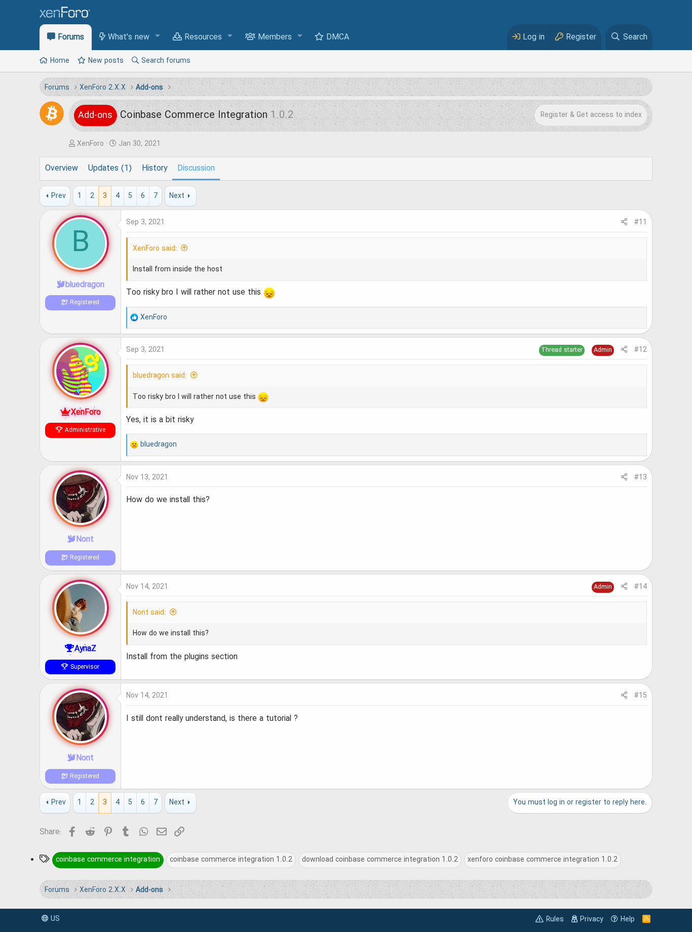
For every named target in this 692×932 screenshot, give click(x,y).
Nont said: (149, 612)
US (54, 918)
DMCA (337, 37)
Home (59, 60)
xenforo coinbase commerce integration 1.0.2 (543, 859)
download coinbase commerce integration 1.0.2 (380, 859)
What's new (128, 37)
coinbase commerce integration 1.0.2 (231, 859)
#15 (640, 695)
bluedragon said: (160, 375)
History (154, 169)
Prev (58, 195)
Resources (203, 37)
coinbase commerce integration (108, 859)
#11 (640, 222)
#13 (640, 477)
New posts (106, 60)
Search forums (165, 60)
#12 (640, 349)
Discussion (196, 169)
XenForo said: (155, 248)
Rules (555, 919)
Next (176, 195)
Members (275, 37)
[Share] (624, 222)
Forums (71, 37)
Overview (61, 169)
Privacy (591, 919)
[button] (157, 36)
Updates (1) (110, 169)
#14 (640, 586)
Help (628, 919)
